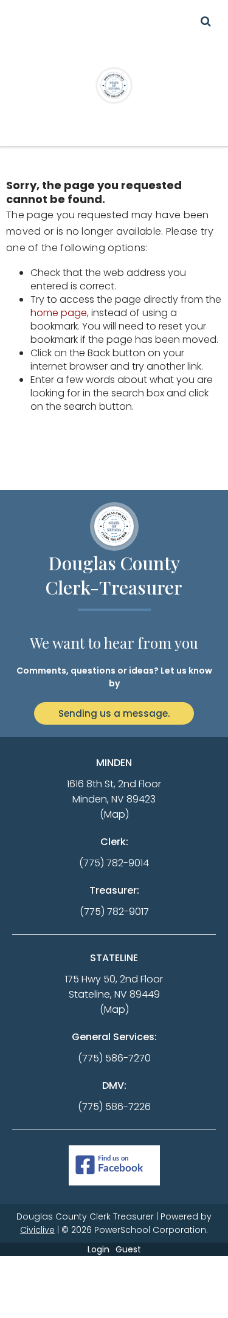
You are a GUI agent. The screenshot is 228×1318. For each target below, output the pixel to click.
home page (58, 313)
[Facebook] (114, 1165)
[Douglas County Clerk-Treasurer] (114, 526)
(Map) (114, 814)
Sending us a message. (114, 713)
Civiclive (37, 1230)
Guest (128, 1249)
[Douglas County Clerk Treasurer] (114, 85)
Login (98, 1249)
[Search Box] (205, 21)
